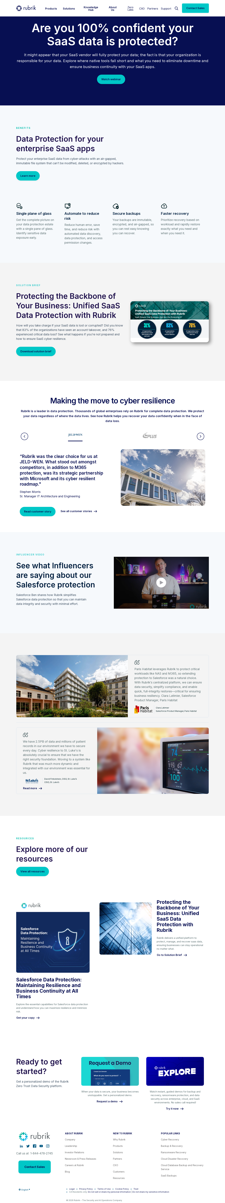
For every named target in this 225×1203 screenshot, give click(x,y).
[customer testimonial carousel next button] (200, 436)
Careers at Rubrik (74, 1165)
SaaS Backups (169, 1175)
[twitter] (28, 1146)
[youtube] (41, 1146)
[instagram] (47, 1146)
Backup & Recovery (172, 1146)
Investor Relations (74, 1152)
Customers (119, 1171)
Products (118, 1146)
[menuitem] (51, 8)
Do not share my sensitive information (150, 1192)
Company (70, 1139)
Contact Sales (195, 8)
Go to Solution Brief (169, 955)
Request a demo (107, 1101)
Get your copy (25, 1017)
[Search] (176, 8)
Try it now (172, 1108)
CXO (142, 8)
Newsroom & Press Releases (80, 1158)
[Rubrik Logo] (26, 8)
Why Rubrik (119, 1139)
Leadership (71, 1146)
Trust (135, 1189)
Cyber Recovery (170, 1139)
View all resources (32, 871)
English (24, 1190)
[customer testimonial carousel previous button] (24, 436)
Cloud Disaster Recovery (174, 1158)
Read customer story (37, 511)
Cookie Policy (122, 1189)
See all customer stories (76, 511)
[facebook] (34, 1146)
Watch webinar (111, 79)
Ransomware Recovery (173, 1152)
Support (166, 8)
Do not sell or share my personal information (109, 1192)
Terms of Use (104, 1189)
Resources (119, 1178)
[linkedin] (21, 1146)
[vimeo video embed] (161, 583)
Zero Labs (130, 8)
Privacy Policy (86, 1189)
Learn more (27, 175)
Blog (67, 1171)
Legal (72, 1189)
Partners (152, 8)
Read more (30, 788)
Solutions (118, 1152)
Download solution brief (35, 351)
